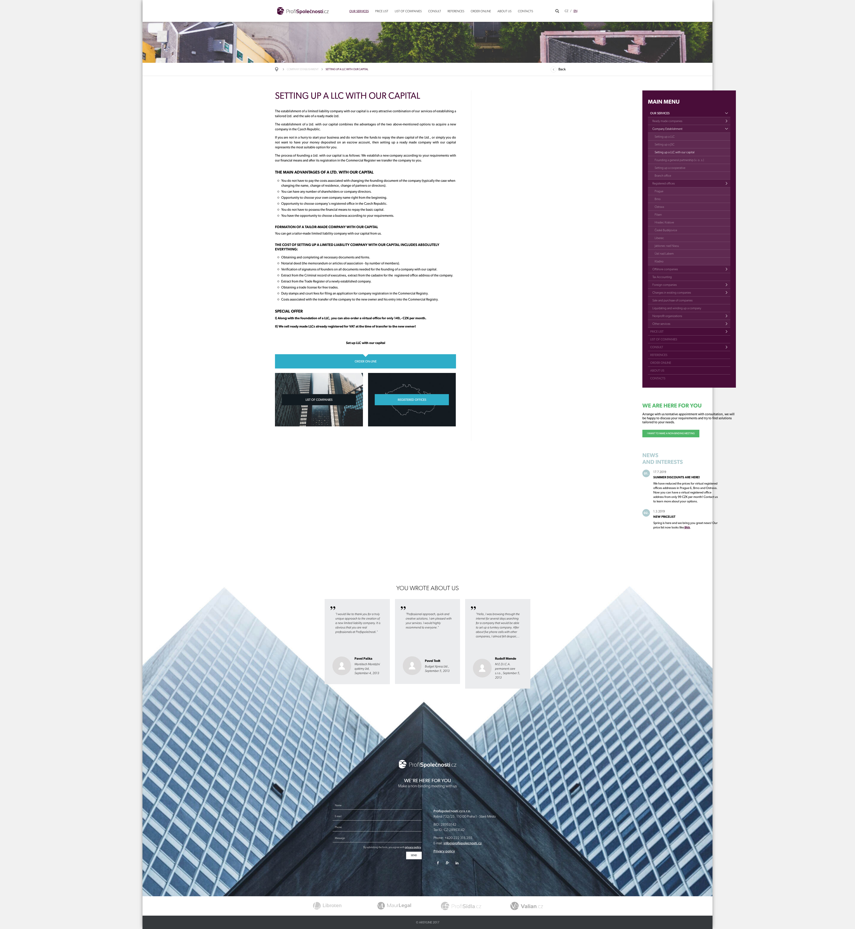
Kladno (659, 261)
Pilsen (658, 214)
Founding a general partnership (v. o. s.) (679, 160)
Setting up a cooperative (670, 168)
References (456, 11)
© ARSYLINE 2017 (427, 922)
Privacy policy (444, 851)
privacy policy (413, 847)
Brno (658, 199)
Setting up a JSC (664, 144)
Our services (359, 11)
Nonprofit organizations (667, 316)
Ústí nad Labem (664, 253)
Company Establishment (303, 69)
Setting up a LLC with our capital (674, 152)
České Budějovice (666, 230)
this (687, 527)
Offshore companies (665, 269)
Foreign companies (664, 284)
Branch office (663, 175)
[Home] (279, 69)
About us (504, 11)
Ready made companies (667, 121)
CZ (566, 11)
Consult (434, 11)
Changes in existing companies (671, 292)
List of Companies (408, 11)
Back (562, 69)
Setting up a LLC (665, 136)
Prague (659, 191)
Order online (481, 11)
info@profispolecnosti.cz (463, 843)
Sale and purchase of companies (672, 300)
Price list (381, 11)
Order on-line (366, 361)
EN (575, 11)
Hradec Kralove (664, 222)
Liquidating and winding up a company (676, 308)
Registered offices (663, 183)
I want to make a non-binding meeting (671, 433)
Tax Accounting (662, 277)
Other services (661, 323)
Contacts (525, 11)
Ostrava (659, 207)
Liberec (659, 238)
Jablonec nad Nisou (667, 246)
